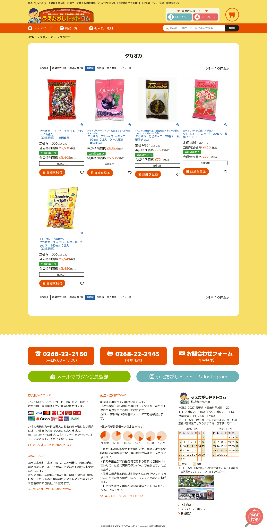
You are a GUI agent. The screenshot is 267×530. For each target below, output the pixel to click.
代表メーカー (48, 37)
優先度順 (111, 68)
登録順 (100, 68)
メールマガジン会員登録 (82, 376)
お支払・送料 (103, 28)
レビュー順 (125, 68)
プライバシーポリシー (194, 509)
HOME (32, 37)
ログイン (180, 17)
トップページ (42, 28)
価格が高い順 (76, 68)
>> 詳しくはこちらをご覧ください (49, 445)
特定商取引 (187, 505)
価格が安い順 (59, 68)
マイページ (208, 17)
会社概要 (186, 513)
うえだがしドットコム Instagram (191, 376)
